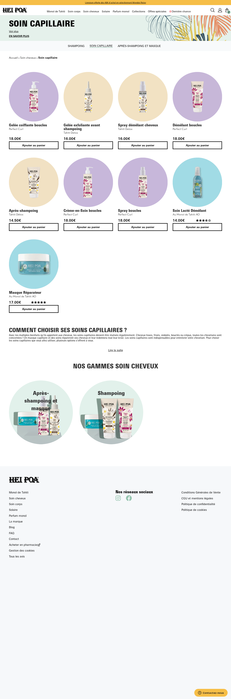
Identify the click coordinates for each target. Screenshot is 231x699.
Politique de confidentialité (198, 504)
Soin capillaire (101, 45)
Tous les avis (17, 556)
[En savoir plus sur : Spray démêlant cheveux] (143, 96)
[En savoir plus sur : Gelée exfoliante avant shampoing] (88, 96)
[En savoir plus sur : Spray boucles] (143, 182)
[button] (203, 220)
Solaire (106, 11)
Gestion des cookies (21, 550)
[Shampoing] (111, 412)
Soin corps (74, 11)
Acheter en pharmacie (23, 544)
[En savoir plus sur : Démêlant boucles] (197, 96)
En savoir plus (19, 36)
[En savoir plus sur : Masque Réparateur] (34, 264)
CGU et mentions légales (197, 498)
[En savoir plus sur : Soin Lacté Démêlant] (197, 182)
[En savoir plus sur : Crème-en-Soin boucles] (88, 182)
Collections (138, 11)
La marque (16, 521)
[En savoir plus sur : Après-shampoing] (34, 182)
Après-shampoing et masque (139, 46)
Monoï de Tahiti (56, 11)
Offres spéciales (157, 11)
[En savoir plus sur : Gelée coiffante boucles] (34, 96)
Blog (12, 527)
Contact (14, 538)
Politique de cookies (194, 509)
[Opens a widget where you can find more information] (211, 693)
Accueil (13, 57)
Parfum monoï (121, 11)
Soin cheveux (91, 11)
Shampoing (76, 46)
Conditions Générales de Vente (201, 492)
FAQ (11, 533)
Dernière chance (181, 11)
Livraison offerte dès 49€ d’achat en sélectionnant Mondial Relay (115, 2)
